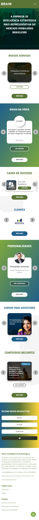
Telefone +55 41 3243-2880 (26, 472)
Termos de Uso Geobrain (10, 506)
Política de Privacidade (9, 510)
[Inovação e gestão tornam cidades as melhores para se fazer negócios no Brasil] (19, 118)
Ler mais (25, 188)
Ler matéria (19, 148)
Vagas (4, 493)
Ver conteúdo (19, 385)
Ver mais (19, 87)
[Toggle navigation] (35, 4)
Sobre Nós (5, 489)
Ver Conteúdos (19, 283)
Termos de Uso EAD (9, 503)
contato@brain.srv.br (9, 472)
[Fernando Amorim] (19, 255)
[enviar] (20, 438)
